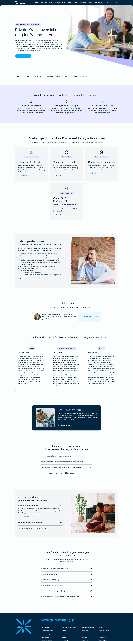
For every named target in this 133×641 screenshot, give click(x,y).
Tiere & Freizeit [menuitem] (48, 2)
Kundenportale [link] (65, 425)
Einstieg (18, 76)
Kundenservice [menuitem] (98, 2)
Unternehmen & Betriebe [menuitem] (86, 2)
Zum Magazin (25, 516)
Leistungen (49, 76)
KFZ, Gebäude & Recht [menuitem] (37, 2)
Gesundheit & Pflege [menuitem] (60, 2)
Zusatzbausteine (37, 76)
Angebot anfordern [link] (23, 56)
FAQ (66, 76)
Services (74, 76)
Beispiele (59, 76)
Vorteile (26, 76)
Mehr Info (24, 175)
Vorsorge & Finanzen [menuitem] (72, 2)
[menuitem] (108, 3)
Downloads (83, 76)
